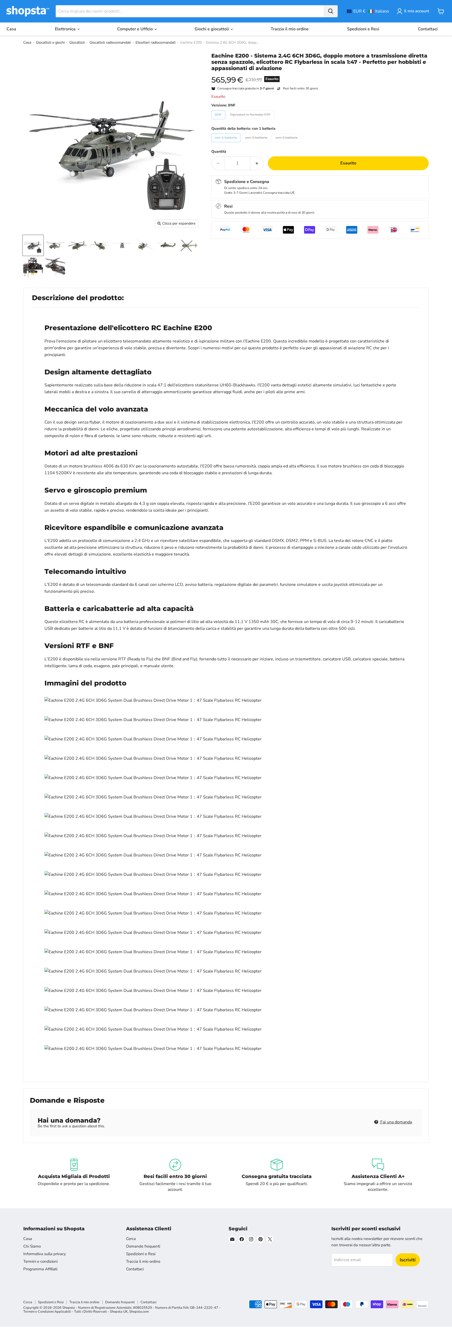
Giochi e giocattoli (212, 29)
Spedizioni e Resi (363, 29)
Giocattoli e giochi (50, 42)
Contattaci (428, 29)
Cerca (131, 1238)
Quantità (218, 152)
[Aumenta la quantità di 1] (257, 163)
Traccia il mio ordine (290, 29)
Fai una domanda (395, 1122)
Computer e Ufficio (135, 29)
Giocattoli (77, 42)
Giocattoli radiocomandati (110, 42)
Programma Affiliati (40, 1269)
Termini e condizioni (40, 1261)
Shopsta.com (139, 1311)
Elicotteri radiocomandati (155, 42)
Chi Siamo (32, 1246)
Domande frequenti (143, 1246)
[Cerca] (331, 11)
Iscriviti (408, 1260)
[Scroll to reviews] (320, 74)
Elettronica (66, 29)
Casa (11, 29)
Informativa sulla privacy (44, 1253)
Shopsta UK (119, 1311)
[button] (368, 11)
